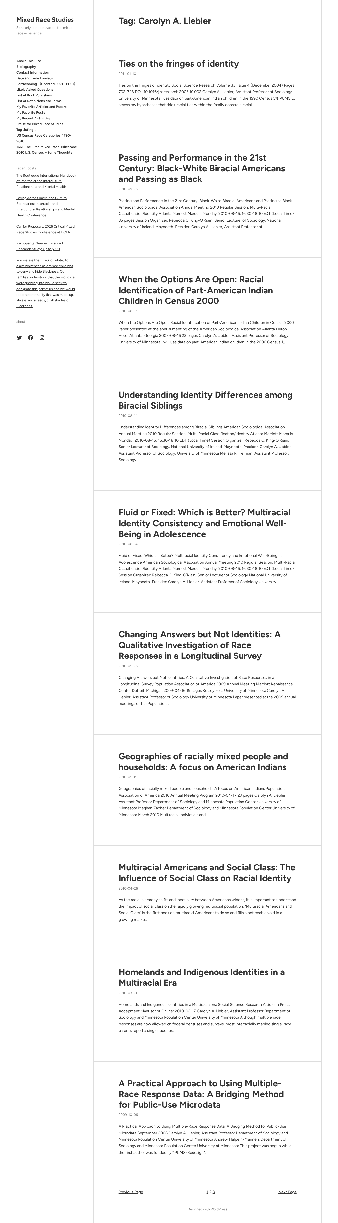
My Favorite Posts (30, 112)
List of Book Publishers (34, 95)
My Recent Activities (33, 118)
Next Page (287, 1192)
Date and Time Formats (34, 78)
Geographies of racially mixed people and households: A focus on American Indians (203, 761)
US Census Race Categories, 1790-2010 (43, 138)
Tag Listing (24, 129)
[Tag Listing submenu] (35, 130)
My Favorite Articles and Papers (41, 107)
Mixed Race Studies (45, 20)
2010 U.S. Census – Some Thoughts (44, 152)
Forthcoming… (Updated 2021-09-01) (45, 84)
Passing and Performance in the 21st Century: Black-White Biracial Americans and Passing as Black (202, 168)
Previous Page (131, 1192)
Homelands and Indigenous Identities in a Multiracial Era (202, 977)
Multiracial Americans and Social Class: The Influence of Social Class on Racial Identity (207, 872)
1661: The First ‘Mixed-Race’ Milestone (46, 147)
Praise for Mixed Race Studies (39, 124)
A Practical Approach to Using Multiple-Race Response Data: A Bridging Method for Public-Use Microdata (201, 1094)
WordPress (219, 1209)
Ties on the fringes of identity (179, 63)
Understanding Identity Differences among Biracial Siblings (206, 400)
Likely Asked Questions (34, 90)
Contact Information (32, 72)
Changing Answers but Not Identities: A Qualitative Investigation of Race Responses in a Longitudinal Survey (200, 645)
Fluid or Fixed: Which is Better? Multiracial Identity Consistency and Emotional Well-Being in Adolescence (204, 523)
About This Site (28, 61)
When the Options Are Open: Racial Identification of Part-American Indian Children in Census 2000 (196, 290)
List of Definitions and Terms (39, 101)
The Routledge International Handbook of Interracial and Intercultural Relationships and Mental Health (46, 181)
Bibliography (26, 66)
